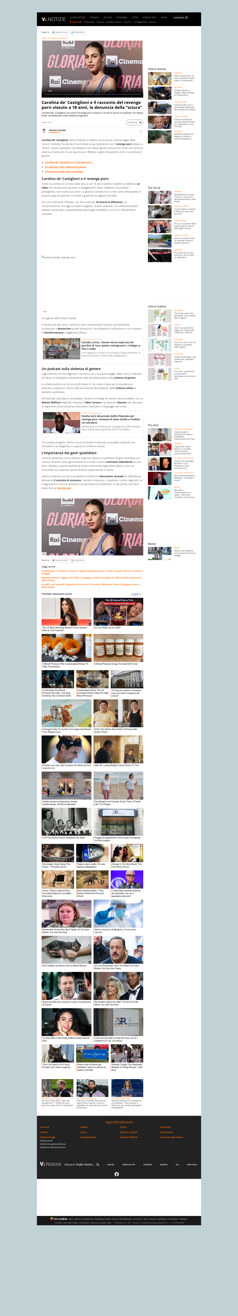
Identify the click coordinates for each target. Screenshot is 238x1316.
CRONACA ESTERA (181, 206)
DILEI (146, 1219)
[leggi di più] (140, 131)
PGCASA (115, 1219)
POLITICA (108, 17)
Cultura (44, 1132)
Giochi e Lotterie (128, 1132)
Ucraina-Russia (88, 1137)
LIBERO (70, 1219)
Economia (165, 1127)
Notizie (53, 1164)
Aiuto (109, 1223)
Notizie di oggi (47, 1137)
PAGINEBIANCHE (125, 1219)
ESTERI (135, 17)
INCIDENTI (178, 88)
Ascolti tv (128, 22)
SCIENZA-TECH (149, 17)
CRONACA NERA (180, 102)
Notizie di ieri (46, 1140)
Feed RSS (110, 1165)
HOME (44, 38)
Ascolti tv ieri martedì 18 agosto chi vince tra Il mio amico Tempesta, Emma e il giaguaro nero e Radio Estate (91, 586)
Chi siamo (58, 1223)
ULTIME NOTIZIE (77, 17)
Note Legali (67, 1223)
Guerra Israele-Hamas (171, 1137)
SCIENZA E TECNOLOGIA (183, 429)
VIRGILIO (77, 1219)
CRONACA (94, 17)
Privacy (75, 1223)
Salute (83, 1132)
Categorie (147, 1165)
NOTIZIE (57, 19)
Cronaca (44, 1127)
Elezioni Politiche (129, 1137)
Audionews (179, 17)
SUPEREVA (183, 1219)
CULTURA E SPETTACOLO (57, 38)
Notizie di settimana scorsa (52, 1147)
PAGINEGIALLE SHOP (103, 1219)
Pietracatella (90, 22)
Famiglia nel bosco (114, 22)
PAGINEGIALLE (88, 1219)
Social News (166, 1132)
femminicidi (64, 488)
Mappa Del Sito (128, 1165)
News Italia (192, 1165)
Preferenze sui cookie (98, 1223)
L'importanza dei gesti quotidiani (64, 171)
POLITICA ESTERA (181, 117)
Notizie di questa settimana (53, 1144)
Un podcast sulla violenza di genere (65, 167)
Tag (177, 1165)
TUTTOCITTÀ (138, 1219)
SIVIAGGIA (153, 1219)
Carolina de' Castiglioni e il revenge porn (69, 162)
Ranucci (153, 22)
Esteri (123, 1127)
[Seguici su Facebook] (117, 1175)
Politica (84, 1127)
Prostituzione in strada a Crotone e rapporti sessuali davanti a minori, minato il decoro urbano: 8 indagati (92, 572)
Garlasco (100, 22)
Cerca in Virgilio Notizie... (79, 1164)
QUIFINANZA (162, 1219)
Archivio (163, 1165)
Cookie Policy (84, 1223)
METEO (177, 487)
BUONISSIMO (173, 1219)
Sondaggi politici (140, 22)
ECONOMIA (122, 17)
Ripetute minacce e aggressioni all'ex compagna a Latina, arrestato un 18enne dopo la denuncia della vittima (91, 579)
